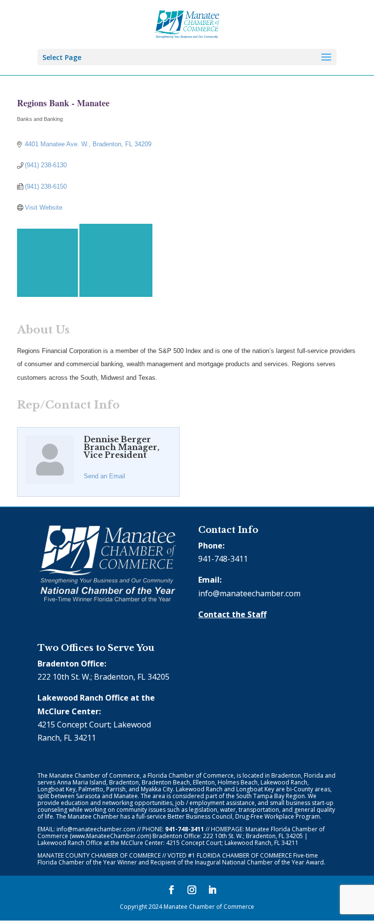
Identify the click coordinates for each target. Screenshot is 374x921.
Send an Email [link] (104, 476)
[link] (187, 23)
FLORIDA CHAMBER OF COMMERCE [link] (244, 855)
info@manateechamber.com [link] (249, 593)
